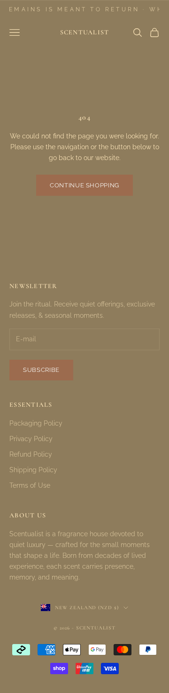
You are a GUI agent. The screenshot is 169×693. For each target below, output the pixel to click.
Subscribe (41, 369)
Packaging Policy (35, 423)
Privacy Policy (31, 439)
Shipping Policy (33, 470)
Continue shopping (84, 185)
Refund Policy (30, 454)
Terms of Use (29, 485)
